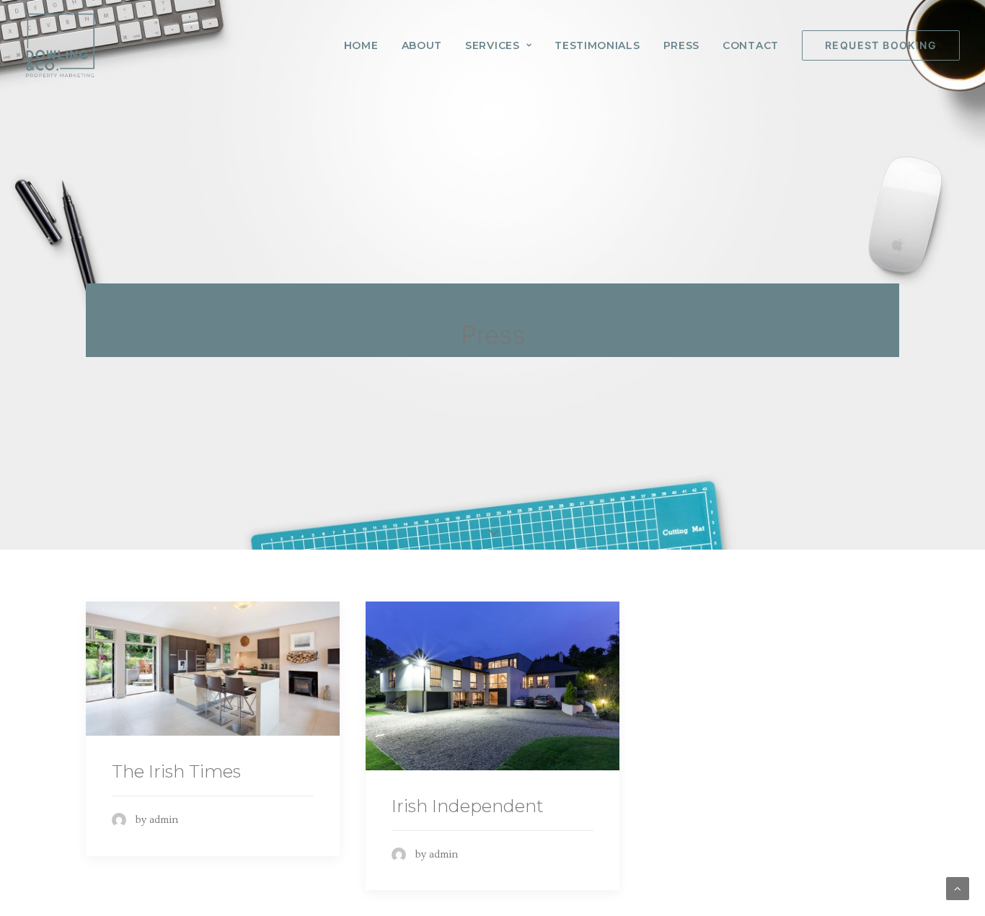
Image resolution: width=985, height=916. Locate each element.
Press (681, 45)
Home (361, 45)
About (422, 45)
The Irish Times (176, 771)
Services (492, 45)
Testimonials (597, 45)
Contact (751, 45)
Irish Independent (468, 806)
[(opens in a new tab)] (213, 669)
